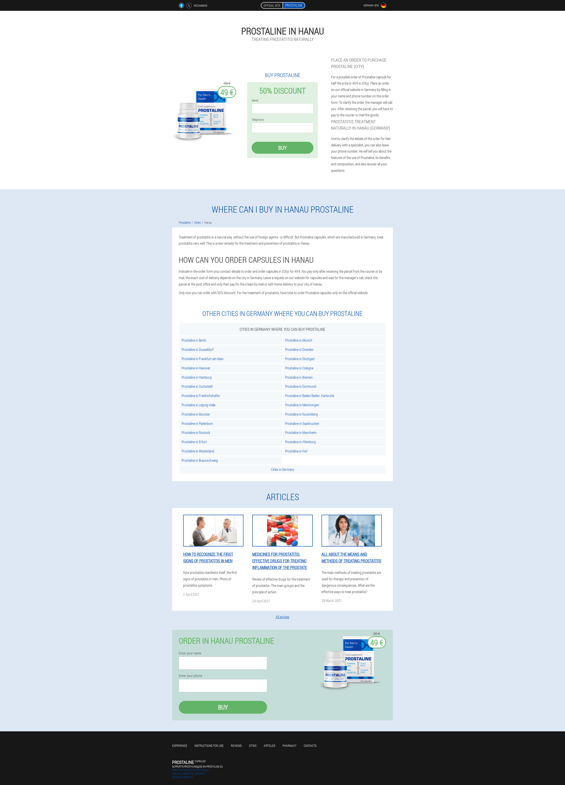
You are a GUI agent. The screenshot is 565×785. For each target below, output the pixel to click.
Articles (269, 745)
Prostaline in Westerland (198, 451)
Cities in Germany (282, 469)
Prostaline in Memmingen (302, 405)
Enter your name (190, 653)
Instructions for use (209, 745)
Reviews (236, 745)
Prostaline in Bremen (299, 377)
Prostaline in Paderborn (197, 423)
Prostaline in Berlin (194, 340)
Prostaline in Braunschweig (200, 460)
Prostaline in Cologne (299, 368)
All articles (282, 617)
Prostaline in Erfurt (194, 441)
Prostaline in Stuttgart (300, 358)
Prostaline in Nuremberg (301, 414)
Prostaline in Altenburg (300, 441)
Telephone (258, 119)
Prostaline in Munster (196, 414)
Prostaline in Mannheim (300, 432)
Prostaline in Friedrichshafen (201, 395)
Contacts (310, 745)
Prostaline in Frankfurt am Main (203, 358)
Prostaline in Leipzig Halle (198, 405)
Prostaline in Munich (298, 340)
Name (255, 100)
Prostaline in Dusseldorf (198, 349)
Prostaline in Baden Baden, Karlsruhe (309, 395)
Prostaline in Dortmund (300, 386)
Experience (179, 745)
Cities (252, 745)
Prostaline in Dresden (299, 349)
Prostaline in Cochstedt (197, 386)
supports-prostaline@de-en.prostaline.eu (197, 766)
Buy (282, 147)
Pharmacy (289, 745)
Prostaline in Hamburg (197, 377)
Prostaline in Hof (296, 451)
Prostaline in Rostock (196, 432)
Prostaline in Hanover (196, 368)
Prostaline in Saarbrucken (302, 423)
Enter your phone (190, 675)
